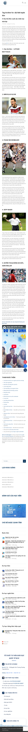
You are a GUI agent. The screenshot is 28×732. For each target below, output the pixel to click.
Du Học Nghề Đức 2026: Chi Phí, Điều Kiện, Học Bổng (15, 602)
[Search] (22, 3)
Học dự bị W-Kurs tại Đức (12, 581)
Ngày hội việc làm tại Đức (12, 537)
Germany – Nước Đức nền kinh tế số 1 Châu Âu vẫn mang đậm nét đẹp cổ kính (15, 542)
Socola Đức (6, 394)
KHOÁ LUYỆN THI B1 (6, 484)
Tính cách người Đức (8, 382)
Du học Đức (6, 398)
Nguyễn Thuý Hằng (11, 23)
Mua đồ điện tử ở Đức (8, 409)
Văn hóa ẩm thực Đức (8, 406)
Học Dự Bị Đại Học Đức (11, 573)
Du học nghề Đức (7, 711)
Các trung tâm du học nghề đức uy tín (15, 597)
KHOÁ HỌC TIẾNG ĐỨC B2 (7, 486)
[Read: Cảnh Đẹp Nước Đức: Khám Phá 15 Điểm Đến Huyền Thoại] (3, 548)
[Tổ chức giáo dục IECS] (11, 3)
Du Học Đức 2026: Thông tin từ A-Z (14, 570)
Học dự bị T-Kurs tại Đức (11, 584)
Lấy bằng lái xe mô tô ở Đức (9, 417)
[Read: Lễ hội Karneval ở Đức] (3, 553)
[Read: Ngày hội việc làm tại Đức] (3, 538)
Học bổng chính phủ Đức (9, 400)
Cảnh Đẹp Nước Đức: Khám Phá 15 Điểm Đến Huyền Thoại (14, 548)
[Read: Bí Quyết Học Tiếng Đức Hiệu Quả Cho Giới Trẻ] (3, 631)
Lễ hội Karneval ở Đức (11, 552)
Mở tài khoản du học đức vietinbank (11, 396)
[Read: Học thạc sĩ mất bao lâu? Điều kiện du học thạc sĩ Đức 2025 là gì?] (3, 607)
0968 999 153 (17, 673)
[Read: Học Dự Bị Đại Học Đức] (3, 574)
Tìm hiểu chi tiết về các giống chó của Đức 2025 (15, 556)
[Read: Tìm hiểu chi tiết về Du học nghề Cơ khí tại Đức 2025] (3, 612)
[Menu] (25, 3)
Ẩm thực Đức (6, 402)
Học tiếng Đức (7, 714)
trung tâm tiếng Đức (9, 436)
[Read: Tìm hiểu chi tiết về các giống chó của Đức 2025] (3, 556)
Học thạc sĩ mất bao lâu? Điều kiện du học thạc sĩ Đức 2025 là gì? (15, 607)
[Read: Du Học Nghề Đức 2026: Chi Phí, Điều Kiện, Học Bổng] (3, 602)
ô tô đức (5, 404)
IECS (7, 43)
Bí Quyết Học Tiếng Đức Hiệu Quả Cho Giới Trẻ (15, 631)
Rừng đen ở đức (7, 392)
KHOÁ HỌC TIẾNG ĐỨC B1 (7, 482)
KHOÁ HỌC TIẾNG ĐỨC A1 (7, 477)
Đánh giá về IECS (7, 702)
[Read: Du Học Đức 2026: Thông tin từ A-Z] (3, 571)
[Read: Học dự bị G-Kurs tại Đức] (3, 578)
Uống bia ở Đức (7, 413)
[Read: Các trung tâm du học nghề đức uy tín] (3, 598)
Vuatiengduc (8, 434)
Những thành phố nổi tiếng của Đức (11, 390)
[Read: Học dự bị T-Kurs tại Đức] (3, 585)
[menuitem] (22, 3)
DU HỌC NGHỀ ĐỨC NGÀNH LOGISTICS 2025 (15, 617)
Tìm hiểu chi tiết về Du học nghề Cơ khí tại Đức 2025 (14, 612)
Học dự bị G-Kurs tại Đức (11, 577)
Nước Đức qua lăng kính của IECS (10, 384)
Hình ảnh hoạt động (8, 699)
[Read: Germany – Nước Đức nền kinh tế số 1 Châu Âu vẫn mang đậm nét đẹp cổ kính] (3, 541)
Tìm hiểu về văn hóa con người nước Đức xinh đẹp (14, 380)
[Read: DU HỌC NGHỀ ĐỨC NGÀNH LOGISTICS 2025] (3, 617)
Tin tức (5, 705)
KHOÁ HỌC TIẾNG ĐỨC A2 (7, 479)
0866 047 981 (9, 673)
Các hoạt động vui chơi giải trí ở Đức (11, 388)
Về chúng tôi (6, 696)
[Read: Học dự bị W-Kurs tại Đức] (3, 582)
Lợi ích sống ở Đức (7, 386)
